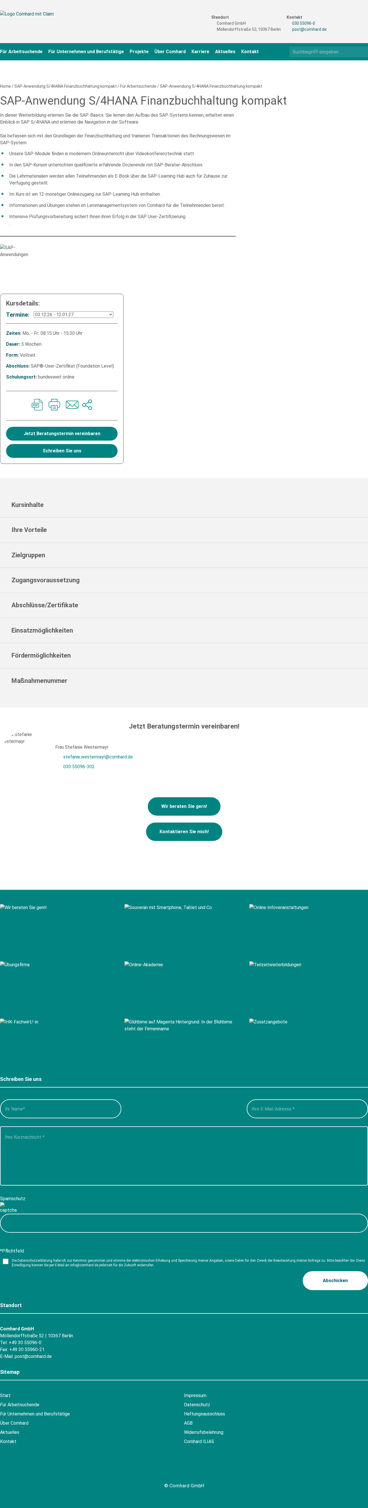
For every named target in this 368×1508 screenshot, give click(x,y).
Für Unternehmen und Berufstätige (86, 51)
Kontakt (250, 51)
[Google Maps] (38, 1472)
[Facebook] (340, 17)
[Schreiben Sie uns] (71, 405)
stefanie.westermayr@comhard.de (98, 757)
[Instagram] (340, 27)
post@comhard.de (309, 29)
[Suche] (362, 52)
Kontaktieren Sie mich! (184, 831)
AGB (188, 1423)
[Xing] (351, 17)
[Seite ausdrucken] (54, 405)
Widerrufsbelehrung (203, 1432)
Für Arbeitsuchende (21, 51)
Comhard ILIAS (199, 1441)
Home (5, 86)
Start (5, 1395)
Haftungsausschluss (204, 1414)
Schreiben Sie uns (62, 451)
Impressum (195, 1395)
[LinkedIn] (351, 27)
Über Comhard (170, 51)
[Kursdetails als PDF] (37, 405)
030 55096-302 (79, 766)
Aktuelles (225, 51)
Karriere (200, 51)
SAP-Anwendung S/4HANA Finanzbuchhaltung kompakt (65, 86)
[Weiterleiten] (87, 405)
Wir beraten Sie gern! (184, 806)
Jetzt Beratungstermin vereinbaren (62, 433)
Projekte (139, 51)
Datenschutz (197, 1404)
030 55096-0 (303, 23)
